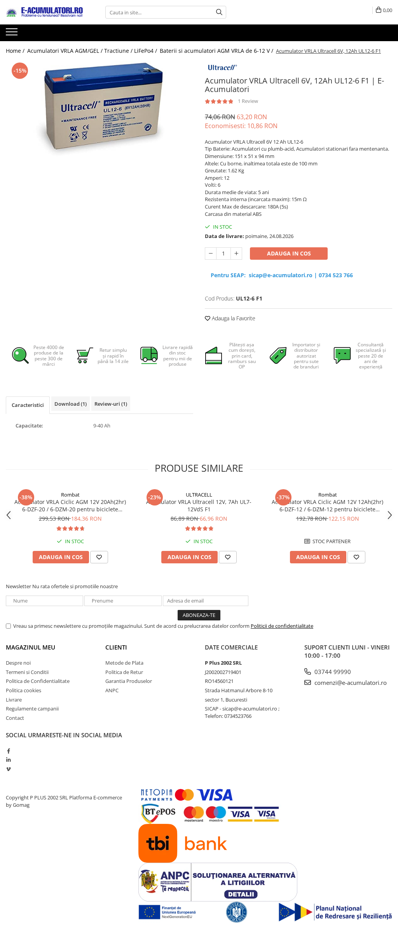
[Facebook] (8, 750)
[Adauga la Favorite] (99, 557)
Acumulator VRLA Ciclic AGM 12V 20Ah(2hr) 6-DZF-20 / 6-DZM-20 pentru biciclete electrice (70, 505)
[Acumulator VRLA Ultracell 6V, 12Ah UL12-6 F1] (99, 115)
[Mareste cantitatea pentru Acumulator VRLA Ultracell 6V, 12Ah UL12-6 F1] (236, 253)
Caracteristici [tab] (28, 404)
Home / (16, 50)
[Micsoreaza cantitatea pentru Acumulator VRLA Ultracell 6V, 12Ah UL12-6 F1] (210, 253)
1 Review (248, 100)
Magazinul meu (30, 647)
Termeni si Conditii (27, 672)
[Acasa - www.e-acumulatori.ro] (45, 12)
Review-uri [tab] (110, 403)
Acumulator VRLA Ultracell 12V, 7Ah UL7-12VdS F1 (198, 505)
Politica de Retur (124, 672)
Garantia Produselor (128, 680)
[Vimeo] (8, 769)
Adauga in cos (289, 253)
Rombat (70, 494)
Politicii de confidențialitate (282, 625)
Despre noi (18, 662)
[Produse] (12, 34)
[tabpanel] (99, 115)
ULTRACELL (199, 494)
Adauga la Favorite (232, 318)
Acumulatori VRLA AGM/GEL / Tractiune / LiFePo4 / (93, 50)
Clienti (116, 647)
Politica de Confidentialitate (38, 680)
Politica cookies (23, 690)
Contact (15, 717)
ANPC (112, 690)
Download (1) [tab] (70, 403)
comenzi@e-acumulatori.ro (350, 682)
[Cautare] (219, 12)
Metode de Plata (124, 662)
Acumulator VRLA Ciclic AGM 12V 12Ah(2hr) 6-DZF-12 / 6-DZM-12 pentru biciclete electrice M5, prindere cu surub (327, 505)
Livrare (14, 699)
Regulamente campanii (32, 708)
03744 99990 (332, 672)
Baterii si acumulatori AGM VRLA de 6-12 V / (217, 50)
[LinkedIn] (8, 759)
